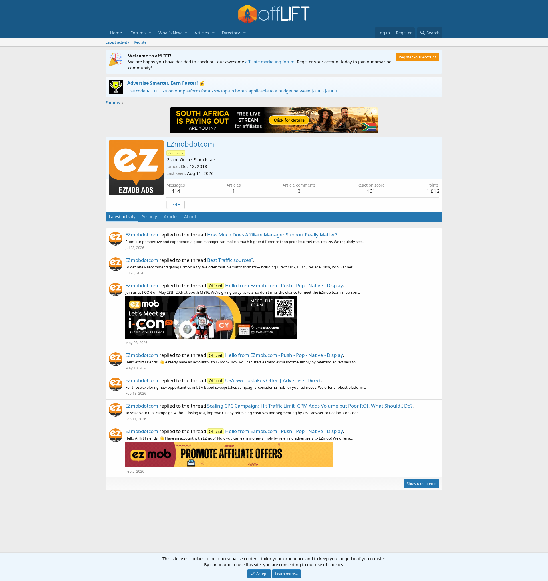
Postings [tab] (149, 216)
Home (116, 32)
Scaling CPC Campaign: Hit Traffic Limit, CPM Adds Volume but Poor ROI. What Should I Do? (309, 405)
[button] (150, 32)
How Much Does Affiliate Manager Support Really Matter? (272, 234)
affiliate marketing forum (270, 61)
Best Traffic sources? (230, 260)
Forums (138, 32)
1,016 (432, 191)
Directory (231, 32)
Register (141, 42)
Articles (201, 32)
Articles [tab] (171, 216)
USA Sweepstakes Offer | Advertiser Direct (265, 380)
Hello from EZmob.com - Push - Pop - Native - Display (276, 285)
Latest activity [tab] (122, 216)
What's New (170, 32)
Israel (210, 159)
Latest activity (117, 42)
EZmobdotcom (141, 234)
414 (176, 191)
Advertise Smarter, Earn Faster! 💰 (166, 83)
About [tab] (190, 216)
